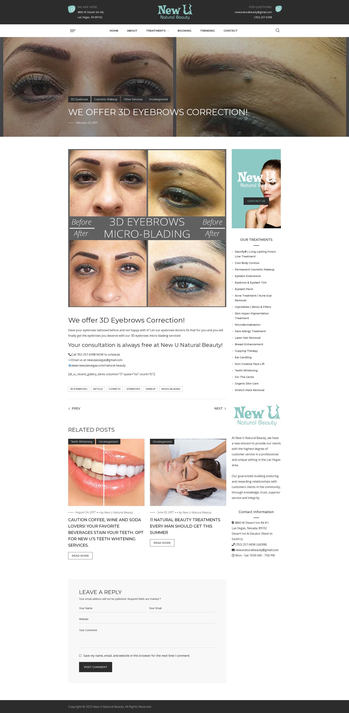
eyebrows (133, 389)
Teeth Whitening (81, 441)
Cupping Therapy (246, 351)
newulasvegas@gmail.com (104, 360)
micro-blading (170, 389)
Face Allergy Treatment (250, 331)
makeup (151, 389)
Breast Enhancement (249, 344)
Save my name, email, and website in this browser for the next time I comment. (136, 656)
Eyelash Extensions (248, 276)
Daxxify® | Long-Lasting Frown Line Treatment (255, 254)
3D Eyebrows (79, 99)
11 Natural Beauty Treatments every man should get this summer (185, 526)
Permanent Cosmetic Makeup (254, 269)
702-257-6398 (86, 354)
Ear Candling (243, 357)
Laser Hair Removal (247, 337)
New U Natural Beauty (118, 512)
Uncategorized (158, 99)
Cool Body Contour (247, 263)
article (98, 389)
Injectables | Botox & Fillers (253, 307)
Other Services (133, 99)
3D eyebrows (78, 389)
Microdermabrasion (247, 324)
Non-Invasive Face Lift (249, 364)
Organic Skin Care (246, 383)
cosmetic (115, 389)
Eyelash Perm (244, 289)
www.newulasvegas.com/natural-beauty (98, 365)
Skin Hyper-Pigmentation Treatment (252, 316)
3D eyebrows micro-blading (149, 336)
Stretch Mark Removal (249, 390)
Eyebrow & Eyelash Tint (250, 282)
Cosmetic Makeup (105, 99)
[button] (277, 30)
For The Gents (244, 377)
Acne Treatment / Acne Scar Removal (253, 298)
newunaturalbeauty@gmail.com (256, 550)
